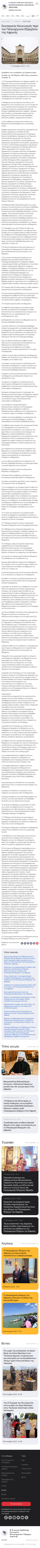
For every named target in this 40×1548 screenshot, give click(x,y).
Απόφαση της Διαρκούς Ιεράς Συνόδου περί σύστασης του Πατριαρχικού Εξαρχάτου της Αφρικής (20, 987)
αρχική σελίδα (6, 21)
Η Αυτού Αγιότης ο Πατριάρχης (8, 1461)
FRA (12, 16)
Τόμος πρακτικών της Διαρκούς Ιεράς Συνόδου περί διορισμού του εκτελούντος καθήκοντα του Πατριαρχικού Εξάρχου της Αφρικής (19, 978)
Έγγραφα (16, 21)
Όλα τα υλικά (31, 1046)
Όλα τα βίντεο (31, 1343)
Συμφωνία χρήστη (32, 1540)
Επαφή (4, 1494)
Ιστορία (4, 1486)
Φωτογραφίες (26, 1473)
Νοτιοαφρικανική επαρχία (7, 1480)
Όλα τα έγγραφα (30, 1142)
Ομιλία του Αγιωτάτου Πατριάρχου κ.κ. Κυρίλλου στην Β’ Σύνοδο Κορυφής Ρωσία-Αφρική (19, 1013)
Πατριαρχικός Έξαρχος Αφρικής (10, 1468)
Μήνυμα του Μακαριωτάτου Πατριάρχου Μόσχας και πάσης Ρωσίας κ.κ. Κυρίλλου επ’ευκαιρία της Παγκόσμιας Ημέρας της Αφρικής (19, 1021)
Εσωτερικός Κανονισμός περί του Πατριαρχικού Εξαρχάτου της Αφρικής (18, 993)
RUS (3, 16)
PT (37, 16)
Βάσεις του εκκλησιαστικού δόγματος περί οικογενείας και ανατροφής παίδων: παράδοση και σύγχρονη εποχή (19, 999)
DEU (22, 16)
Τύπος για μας (26, 1469)
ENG (7, 16)
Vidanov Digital (31, 1544)
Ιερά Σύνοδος (27, 21)
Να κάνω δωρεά (16, 1504)
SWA (17, 16)
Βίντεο (24, 1477)
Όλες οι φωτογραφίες (28, 1243)
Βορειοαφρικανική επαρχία (8, 1474)
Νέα (23, 1460)
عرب (27, 16)
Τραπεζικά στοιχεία (8, 1499)
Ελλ (33, 16)
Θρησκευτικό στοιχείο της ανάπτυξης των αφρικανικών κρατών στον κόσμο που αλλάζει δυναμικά (19, 1006)
